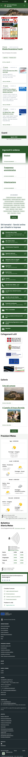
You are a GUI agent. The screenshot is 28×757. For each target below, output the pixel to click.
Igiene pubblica (6, 207)
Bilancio (23, 199)
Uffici (2, 638)
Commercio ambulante (8, 203)
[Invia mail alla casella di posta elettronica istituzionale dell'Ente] (9, 688)
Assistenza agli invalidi (16, 199)
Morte (16, 209)
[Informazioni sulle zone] (19, 528)
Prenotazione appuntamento (7, 735)
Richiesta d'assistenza (5, 737)
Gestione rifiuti (17, 205)
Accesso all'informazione (11, 197)
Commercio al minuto (19, 201)
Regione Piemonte (5, 1)
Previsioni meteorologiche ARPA (10, 517)
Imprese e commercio (5, 654)
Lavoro (7, 209)
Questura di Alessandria (6, 722)
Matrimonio (12, 209)
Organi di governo (4, 632)
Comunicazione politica (8, 205)
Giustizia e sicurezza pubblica (7, 652)
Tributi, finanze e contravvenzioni (8, 656)
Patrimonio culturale (8, 211)
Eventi (2, 672)
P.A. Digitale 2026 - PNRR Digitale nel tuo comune (8, 113)
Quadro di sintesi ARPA (8, 570)
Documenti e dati (4, 628)
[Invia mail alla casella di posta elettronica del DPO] (7, 701)
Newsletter (3, 745)
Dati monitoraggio (4, 750)
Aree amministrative (5, 626)
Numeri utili (3, 694)
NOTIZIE (5, 47)
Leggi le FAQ (3, 732)
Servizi (15, 750)
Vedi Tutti (14, 217)
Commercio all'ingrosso (9, 201)
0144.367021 (8, 684)
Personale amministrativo (6, 634)
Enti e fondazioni (4, 630)
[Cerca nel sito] (24, 5)
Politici (2, 636)
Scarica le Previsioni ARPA (9, 515)
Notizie (2, 663)
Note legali (3, 727)
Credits (23, 750)
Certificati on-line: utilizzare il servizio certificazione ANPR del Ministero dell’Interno (10, 90)
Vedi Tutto (14, 431)
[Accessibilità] (3, 754)
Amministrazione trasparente (7, 731)
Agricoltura (19, 197)
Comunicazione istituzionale (19, 203)
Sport (9, 213)
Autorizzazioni (4, 648)
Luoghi (2, 670)
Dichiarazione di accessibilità (7, 729)
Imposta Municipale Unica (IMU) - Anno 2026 (10, 71)
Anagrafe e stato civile (5, 646)
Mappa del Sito (9, 752)
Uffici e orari (3, 692)
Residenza (22, 211)
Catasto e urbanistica (5, 650)
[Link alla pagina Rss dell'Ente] (1, 743)
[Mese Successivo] (25, 137)
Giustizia (22, 205)
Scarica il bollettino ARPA (8, 568)
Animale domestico (7, 199)
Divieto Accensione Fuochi (12, 49)
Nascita (20, 209)
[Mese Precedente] (3, 137)
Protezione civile (16, 211)
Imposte (18, 207)
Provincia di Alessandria (6, 718)
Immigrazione (13, 207)
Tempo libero (13, 213)
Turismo (18, 213)
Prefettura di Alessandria (6, 720)
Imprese (23, 207)
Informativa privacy (5, 725)
